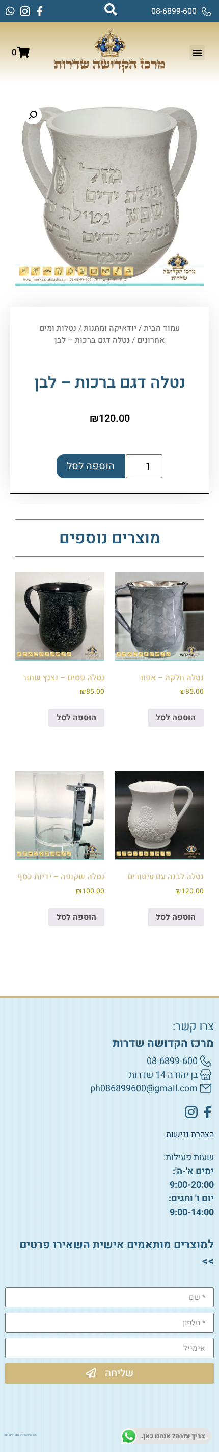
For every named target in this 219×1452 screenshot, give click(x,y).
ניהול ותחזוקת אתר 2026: (20, 1435)
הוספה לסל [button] (176, 718)
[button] (197, 52)
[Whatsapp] (10, 11)
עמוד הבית (162, 328)
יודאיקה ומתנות (110, 328)
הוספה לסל (91, 465)
